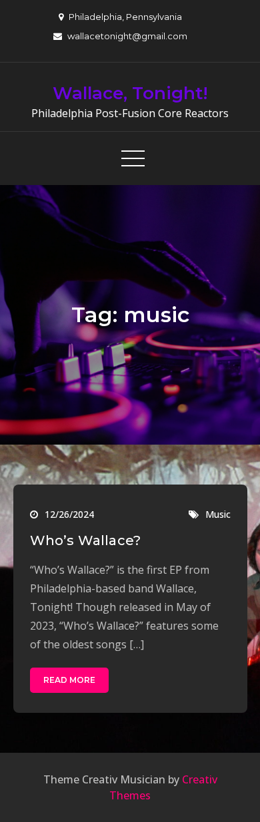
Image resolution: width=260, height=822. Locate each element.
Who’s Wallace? (85, 540)
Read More (69, 680)
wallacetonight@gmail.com (127, 36)
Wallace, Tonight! (130, 93)
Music (218, 514)
